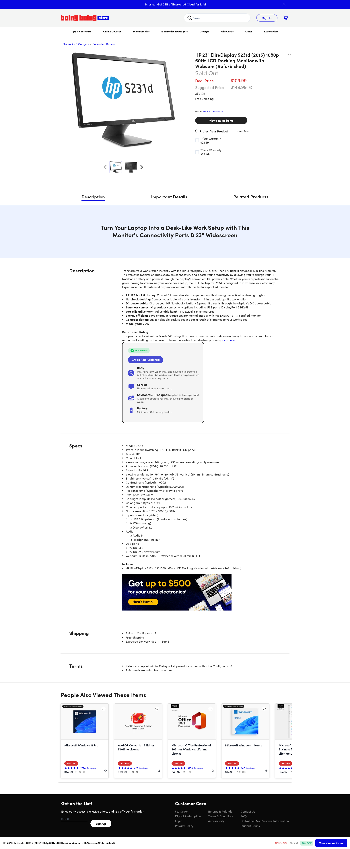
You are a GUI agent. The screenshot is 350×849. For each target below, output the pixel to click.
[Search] (189, 17)
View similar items (221, 120)
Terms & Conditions (221, 816)
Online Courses (112, 31)
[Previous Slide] (105, 167)
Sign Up (101, 823)
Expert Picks (271, 31)
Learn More (243, 131)
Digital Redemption (188, 816)
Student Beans (250, 826)
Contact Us (248, 811)
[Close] (284, 4)
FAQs (244, 816)
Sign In (266, 18)
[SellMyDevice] (201, 592)
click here (228, 340)
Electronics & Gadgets (174, 31)
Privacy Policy (184, 826)
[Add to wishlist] (289, 54)
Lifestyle (204, 31)
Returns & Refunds (220, 811)
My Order (181, 811)
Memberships (141, 31)
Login (178, 821)
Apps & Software (82, 31)
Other (248, 31)
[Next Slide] (141, 167)
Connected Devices (103, 44)
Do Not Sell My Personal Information (265, 821)
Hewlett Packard (213, 111)
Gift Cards (227, 31)
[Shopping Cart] (285, 17)
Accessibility (216, 821)
